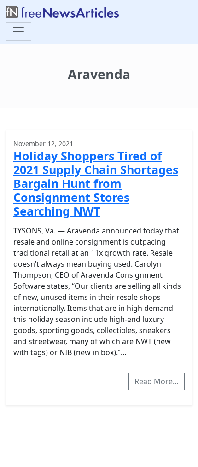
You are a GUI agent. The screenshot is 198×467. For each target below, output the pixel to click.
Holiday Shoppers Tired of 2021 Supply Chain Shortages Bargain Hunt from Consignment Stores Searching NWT (95, 183)
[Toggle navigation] (18, 31)
